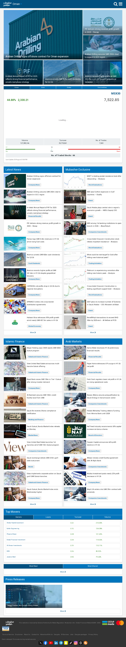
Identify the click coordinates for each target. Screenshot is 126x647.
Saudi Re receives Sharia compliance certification (41, 412)
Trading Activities (95, 263)
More (32, 333)
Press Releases (15, 579)
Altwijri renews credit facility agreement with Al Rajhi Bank (102, 459)
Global (69, 87)
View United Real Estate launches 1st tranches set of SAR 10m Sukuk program (43, 443)
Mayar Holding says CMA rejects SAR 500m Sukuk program (44, 349)
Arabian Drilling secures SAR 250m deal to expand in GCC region (43, 193)
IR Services (65, 634)
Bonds (30, 467)
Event (91, 200)
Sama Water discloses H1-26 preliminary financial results (103, 349)
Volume (107, 517)
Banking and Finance (35, 419)
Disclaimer (19, 634)
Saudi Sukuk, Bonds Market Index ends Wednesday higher (42, 490)
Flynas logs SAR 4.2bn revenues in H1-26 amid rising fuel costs (43, 240)
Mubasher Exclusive (78, 169)
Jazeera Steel (11, 557)
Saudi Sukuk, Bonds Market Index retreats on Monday (43, 427)
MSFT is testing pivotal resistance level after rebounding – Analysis (104, 177)
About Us (27, 634)
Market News (33, 435)
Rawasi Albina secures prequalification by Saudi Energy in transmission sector (103, 396)
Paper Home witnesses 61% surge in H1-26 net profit (103, 365)
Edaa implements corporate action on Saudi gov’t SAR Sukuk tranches (44, 475)
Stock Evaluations (95, 185)
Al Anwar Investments (14, 545)
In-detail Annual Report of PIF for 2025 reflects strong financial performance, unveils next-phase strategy (41, 210)
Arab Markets (74, 341)
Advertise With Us (46, 634)
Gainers (19, 517)
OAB (8, 551)
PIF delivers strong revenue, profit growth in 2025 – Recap (44, 224)
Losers (48, 517)
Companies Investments (98, 232)
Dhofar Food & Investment (15, 523)
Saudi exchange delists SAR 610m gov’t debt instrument (42, 459)
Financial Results (34, 216)
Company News (34, 185)
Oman (17, 87)
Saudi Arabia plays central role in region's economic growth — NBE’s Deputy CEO (103, 209)
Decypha (57, 634)
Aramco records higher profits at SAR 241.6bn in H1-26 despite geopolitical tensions (41, 273)
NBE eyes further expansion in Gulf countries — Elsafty (100, 193)
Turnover (78, 517)
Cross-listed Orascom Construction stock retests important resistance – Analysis (103, 240)
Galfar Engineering (13, 528)
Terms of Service (8, 634)
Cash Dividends (34, 263)
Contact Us (35, 634)
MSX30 (115, 93)
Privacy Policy (93, 634)
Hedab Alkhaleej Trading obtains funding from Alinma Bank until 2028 (103, 412)
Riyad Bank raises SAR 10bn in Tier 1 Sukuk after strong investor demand (44, 380)
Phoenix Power (12, 534)
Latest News (13, 169)
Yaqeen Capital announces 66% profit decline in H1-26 (101, 443)
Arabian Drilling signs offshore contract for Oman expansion (44, 177)
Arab (43, 87)
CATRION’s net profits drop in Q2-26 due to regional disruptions (43, 287)
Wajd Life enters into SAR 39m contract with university (104, 490)
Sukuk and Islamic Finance (38, 357)
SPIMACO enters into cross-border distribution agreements (40, 303)
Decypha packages (81, 634)
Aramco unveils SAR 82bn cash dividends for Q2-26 (43, 256)
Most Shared (93, 566)
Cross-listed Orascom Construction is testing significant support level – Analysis (103, 287)
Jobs (71, 634)
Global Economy (34, 326)
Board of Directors (95, 435)
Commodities (102, 87)
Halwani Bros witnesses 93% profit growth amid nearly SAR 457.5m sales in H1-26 (43, 319)
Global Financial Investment (16, 540)
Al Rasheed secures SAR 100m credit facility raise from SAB (41, 396)
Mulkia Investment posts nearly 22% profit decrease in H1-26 (103, 475)
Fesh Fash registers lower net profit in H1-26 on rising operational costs (104, 380)
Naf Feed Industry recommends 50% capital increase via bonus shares (104, 427)
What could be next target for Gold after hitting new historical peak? (102, 256)
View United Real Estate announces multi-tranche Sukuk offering (43, 365)
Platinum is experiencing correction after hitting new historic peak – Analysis (103, 271)
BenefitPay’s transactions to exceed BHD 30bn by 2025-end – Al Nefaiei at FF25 (102, 319)
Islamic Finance (15, 341)
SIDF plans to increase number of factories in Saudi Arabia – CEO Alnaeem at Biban (103, 303)
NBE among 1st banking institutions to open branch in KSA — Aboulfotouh (104, 224)
